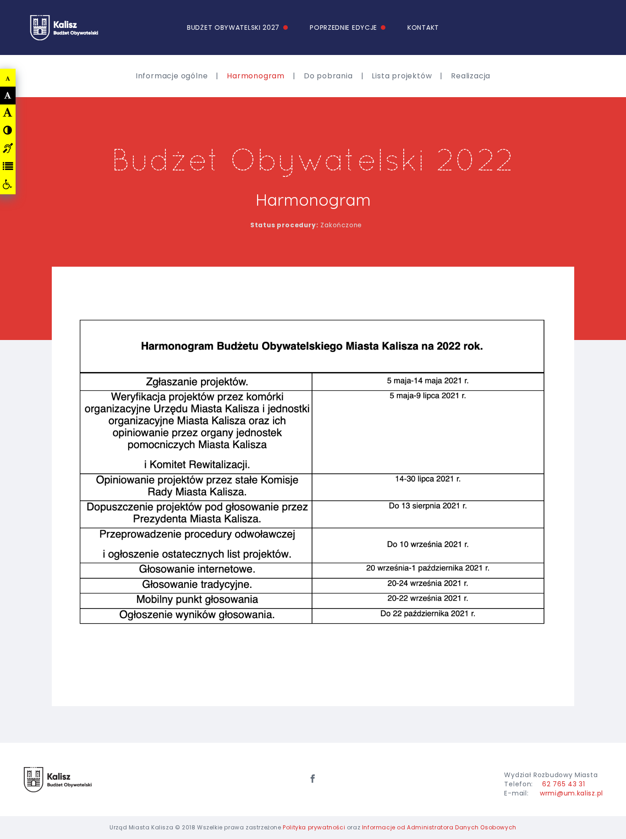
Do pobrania (328, 76)
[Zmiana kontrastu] (7, 130)
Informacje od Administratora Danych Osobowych (439, 827)
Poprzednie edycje (343, 27)
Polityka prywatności (314, 827)
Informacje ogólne (172, 76)
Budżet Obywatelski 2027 (233, 27)
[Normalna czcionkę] (8, 95)
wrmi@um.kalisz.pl (571, 793)
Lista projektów (402, 76)
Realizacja (470, 76)
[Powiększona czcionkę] (8, 112)
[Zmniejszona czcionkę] (8, 78)
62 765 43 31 (563, 784)
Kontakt (423, 27)
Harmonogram (256, 76)
